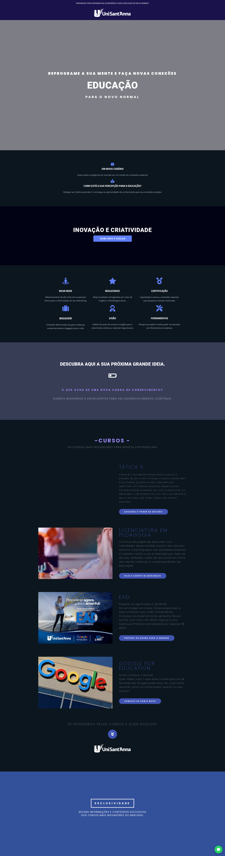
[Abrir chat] (218, 849)
